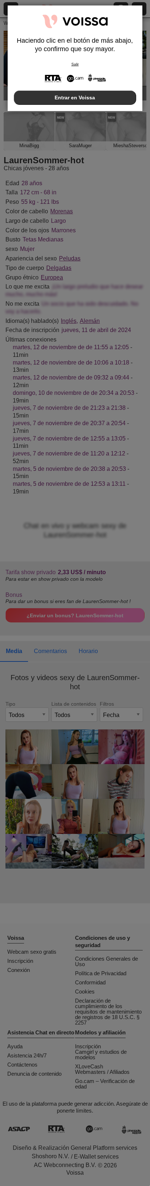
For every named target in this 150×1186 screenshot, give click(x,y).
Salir (75, 64)
